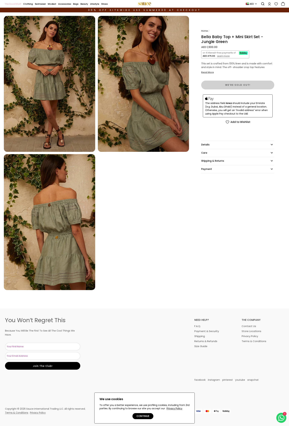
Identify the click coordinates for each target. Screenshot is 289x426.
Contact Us (249, 326)
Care (204, 152)
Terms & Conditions (254, 341)
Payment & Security (206, 331)
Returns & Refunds (205, 341)
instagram (214, 380)
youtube (240, 380)
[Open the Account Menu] (268, 4)
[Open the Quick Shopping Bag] (281, 4)
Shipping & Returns (212, 161)
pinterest (227, 380)
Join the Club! (43, 366)
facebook (200, 380)
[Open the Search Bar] (261, 4)
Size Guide (200, 346)
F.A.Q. (197, 326)
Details (205, 144)
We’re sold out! (237, 85)
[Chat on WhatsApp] (281, 418)
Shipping (199, 336)
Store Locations (251, 331)
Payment (206, 169)
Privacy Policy (250, 336)
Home (204, 30)
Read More (207, 72)
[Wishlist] (275, 4)
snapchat (253, 380)
